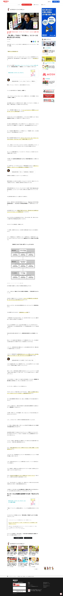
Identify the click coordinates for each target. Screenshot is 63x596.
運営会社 (29, 582)
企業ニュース (43, 4)
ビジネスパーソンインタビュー (27, 4)
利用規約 (29, 583)
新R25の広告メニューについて (46, 584)
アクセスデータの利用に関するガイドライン (33, 586)
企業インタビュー (36, 4)
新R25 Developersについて (46, 585)
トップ (19, 4)
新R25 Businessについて (46, 582)
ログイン (49, 1)
